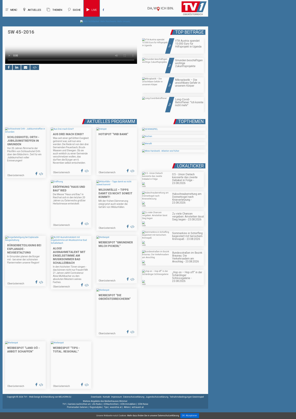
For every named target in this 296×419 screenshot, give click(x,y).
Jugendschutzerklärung (157, 397)
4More (127, 407)
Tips (106, 407)
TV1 (64, 404)
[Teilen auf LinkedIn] (17, 67)
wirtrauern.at (138, 407)
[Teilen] (25, 67)
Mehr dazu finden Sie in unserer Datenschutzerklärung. (153, 415)
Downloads (96, 397)
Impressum (116, 397)
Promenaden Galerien (77, 407)
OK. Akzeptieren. (190, 415)
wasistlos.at (116, 407)
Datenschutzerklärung (133, 397)
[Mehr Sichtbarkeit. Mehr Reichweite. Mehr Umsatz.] (105, 21)
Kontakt (106, 397)
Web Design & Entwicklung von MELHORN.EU (50, 397)
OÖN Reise (143, 404)
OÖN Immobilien (128, 404)
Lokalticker (190, 165)
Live (94, 9)
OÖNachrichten (110, 404)
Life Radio (96, 404)
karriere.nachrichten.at (79, 404)
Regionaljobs (96, 407)
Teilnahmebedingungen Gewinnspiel (187, 397)
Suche (77, 9)
